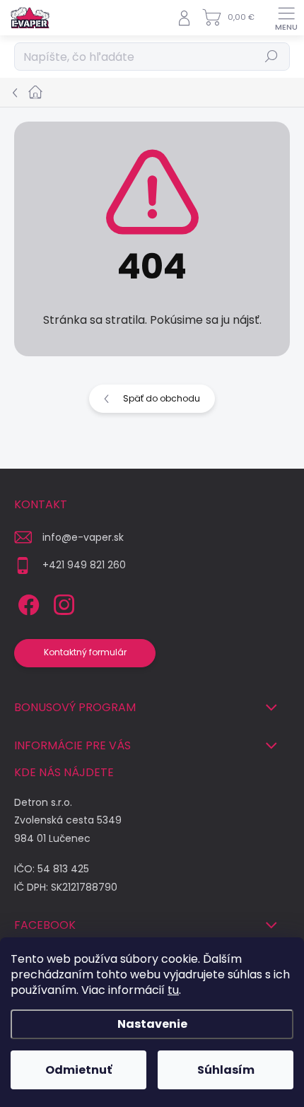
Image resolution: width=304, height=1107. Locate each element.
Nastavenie (152, 1024)
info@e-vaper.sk (83, 537)
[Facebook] (26, 602)
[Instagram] (61, 602)
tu (173, 990)
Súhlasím (226, 1070)
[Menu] (286, 17)
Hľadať (272, 56)
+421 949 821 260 (84, 565)
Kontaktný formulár (85, 652)
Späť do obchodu (161, 398)
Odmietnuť (78, 1070)
